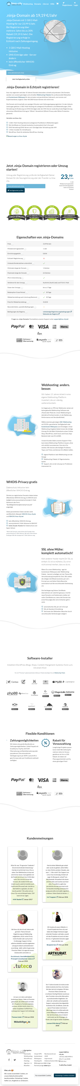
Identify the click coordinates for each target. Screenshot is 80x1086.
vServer (46, 4)
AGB (46, 1056)
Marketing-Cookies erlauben (64, 1075)
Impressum (48, 1058)
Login (76, 5)
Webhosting (28, 4)
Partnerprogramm (40, 1065)
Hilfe (52, 4)
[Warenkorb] (57, 3)
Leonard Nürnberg (53, 1023)
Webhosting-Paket (59, 673)
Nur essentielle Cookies (43, 1075)
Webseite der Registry (50, 314)
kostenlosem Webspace (17, 97)
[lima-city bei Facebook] (9, 1059)
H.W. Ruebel (17, 899)
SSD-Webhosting (65, 422)
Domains (37, 4)
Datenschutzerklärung (52, 1061)
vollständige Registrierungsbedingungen (56, 312)
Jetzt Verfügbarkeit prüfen (21, 79)
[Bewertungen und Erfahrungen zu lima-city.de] (40, 145)
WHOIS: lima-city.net (16, 516)
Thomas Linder (17, 1017)
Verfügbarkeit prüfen (16, 190)
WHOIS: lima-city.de (29, 514)
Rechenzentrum (50, 1054)
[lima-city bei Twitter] (15, 1059)
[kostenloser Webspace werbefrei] (14, 3)
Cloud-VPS (38, 1054)
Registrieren (67, 5)
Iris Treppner (51, 897)
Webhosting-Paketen (44, 95)
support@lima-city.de (61, 319)
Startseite (27, 1054)
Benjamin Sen (51, 945)
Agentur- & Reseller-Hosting (28, 1065)
